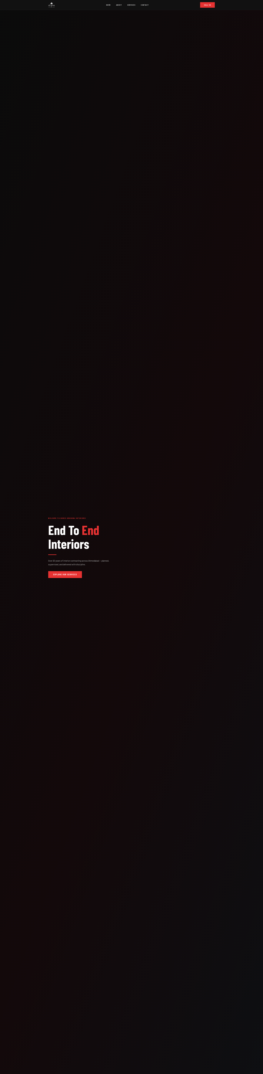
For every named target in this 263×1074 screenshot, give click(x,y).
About (119, 5)
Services (131, 5)
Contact (145, 5)
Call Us (207, 5)
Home (108, 5)
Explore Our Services (65, 574)
